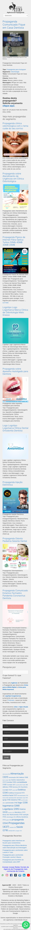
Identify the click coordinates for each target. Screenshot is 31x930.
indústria (16, 800)
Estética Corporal (16, 793)
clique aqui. (9, 105)
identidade (12, 797)
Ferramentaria (23, 795)
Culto (25, 784)
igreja (6, 800)
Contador (11, 785)
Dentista (16, 787)
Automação (14, 777)
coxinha (19, 784)
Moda (6, 814)
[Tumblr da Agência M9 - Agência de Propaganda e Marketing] (15, 876)
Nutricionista (16, 814)
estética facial (10, 795)
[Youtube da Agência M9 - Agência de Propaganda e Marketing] (28, 876)
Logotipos (11, 809)
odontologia (11, 817)
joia (23, 800)
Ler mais (6, 303)
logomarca (11, 805)
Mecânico (20, 812)
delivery (7, 787)
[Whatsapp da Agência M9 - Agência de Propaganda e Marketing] (2, 876)
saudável (13, 827)
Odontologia (15, 72)
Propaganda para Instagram (16, 69)
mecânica (11, 812)
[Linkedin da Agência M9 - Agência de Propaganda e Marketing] (24, 876)
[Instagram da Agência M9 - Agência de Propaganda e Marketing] (7, 876)
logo (23, 802)
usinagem (18, 830)
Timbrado (10, 700)
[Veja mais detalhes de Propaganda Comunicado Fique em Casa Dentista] (15, 56)
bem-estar (7, 780)
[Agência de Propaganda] (15, 11)
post (8, 820)
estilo (15, 790)
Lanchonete (11, 803)
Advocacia (6, 774)
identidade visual (22, 797)
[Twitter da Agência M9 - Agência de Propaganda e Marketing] (20, 876)
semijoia (12, 830)
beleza (23, 777)
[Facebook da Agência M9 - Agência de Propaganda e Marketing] (11, 876)
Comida (11, 782)
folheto (5, 797)
